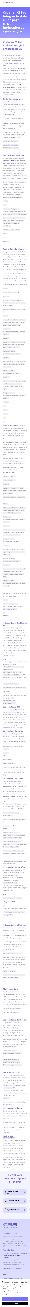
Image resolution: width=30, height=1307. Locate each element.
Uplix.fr (5, 1274)
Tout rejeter (15, 1303)
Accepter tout (15, 1299)
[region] (15, 1293)
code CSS (13, 160)
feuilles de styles (11, 102)
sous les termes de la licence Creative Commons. (15, 1255)
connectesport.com (9, 1272)
